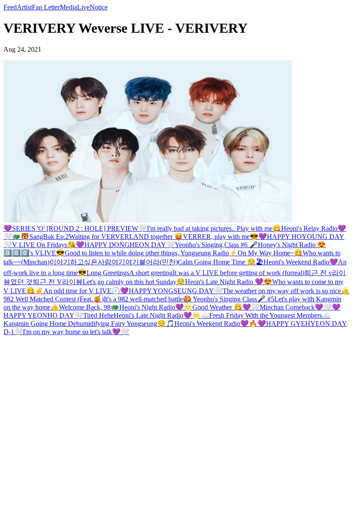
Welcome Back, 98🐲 (89, 307)
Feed (10, 7)
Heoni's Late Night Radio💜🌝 (157, 315)
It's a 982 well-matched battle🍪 (148, 299)
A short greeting (151, 272)
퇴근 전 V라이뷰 (58, 281)
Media (68, 7)
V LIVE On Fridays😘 (44, 244)
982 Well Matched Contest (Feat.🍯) (53, 299)
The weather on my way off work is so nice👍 (286, 290)
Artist (24, 7)
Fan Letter (46, 7)
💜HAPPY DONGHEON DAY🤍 (125, 244)
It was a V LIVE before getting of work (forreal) (238, 272)
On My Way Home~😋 (270, 253)
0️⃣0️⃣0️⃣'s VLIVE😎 (34, 253)
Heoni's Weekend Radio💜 (300, 262)
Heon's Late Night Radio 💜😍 (228, 281)
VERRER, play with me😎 (220, 236)
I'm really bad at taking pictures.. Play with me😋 (214, 228)
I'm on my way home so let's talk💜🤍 (76, 331)
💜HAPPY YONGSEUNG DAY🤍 (171, 290)
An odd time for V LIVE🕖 (81, 290)
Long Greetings (108, 272)
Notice (99, 7)
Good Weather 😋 (217, 307)
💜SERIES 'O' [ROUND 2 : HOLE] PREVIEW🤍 (75, 228)
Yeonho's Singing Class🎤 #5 (233, 299)
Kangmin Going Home (35, 323)
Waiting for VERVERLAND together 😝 (126, 236)
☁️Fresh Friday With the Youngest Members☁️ (266, 315)
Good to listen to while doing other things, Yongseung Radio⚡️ (151, 253)
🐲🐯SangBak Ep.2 (40, 236)
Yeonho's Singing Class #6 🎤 (216, 244)
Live (83, 7)
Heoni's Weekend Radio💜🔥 (215, 323)
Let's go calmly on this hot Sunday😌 (134, 281)
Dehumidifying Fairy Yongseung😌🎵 (121, 323)
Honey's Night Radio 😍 (292, 244)
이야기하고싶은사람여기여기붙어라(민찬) (114, 262)
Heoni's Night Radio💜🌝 (155, 307)
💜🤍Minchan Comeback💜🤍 (287, 307)
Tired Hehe (98, 315)
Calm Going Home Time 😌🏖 (220, 262)
